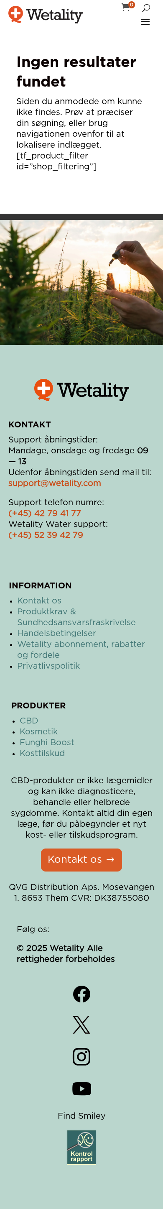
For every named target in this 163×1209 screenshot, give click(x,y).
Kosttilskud (42, 753)
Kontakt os (39, 601)
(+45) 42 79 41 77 (44, 513)
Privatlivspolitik (48, 666)
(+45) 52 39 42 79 (45, 535)
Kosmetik (39, 732)
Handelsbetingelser (56, 633)
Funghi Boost (47, 743)
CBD (29, 721)
